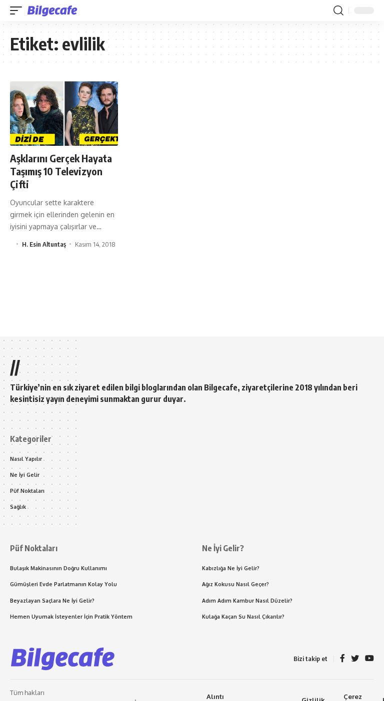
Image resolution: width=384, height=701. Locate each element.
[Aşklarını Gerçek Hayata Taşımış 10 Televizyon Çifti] (64, 113)
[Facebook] (342, 659)
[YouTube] (369, 659)
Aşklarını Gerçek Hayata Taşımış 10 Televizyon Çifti (61, 171)
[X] (355, 659)
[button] (18, 10)
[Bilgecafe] (54, 10)
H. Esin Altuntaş (44, 244)
